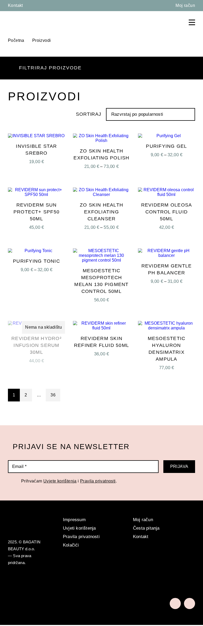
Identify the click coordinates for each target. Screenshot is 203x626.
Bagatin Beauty (22, 22)
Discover (87, 586)
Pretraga (166, 22)
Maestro (45, 586)
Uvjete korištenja (60, 481)
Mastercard (30, 586)
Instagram (189, 603)
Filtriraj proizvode (50, 67)
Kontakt (15, 5)
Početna (16, 40)
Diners (65, 586)
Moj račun (185, 5)
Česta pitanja (146, 528)
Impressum (74, 519)
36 (53, 395)
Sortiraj (88, 114)
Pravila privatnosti (98, 481)
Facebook (175, 603)
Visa (14, 586)
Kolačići (71, 545)
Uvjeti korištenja (79, 528)
